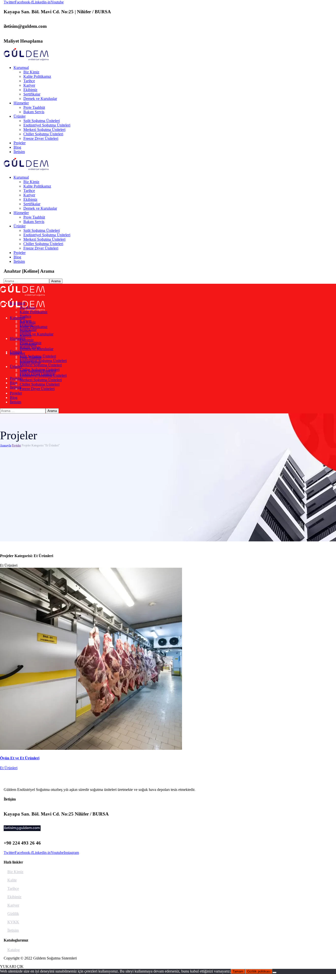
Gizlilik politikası (259, 971)
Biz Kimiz (15, 872)
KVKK (13, 922)
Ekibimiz (14, 897)
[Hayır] (274, 972)
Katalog (13, 950)
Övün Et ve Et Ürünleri (19, 758)
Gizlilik (13, 913)
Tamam (238, 971)
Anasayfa (5, 445)
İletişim (13, 930)
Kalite (12, 880)
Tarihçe (13, 888)
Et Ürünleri (8, 768)
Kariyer (13, 905)
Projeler (16, 445)
